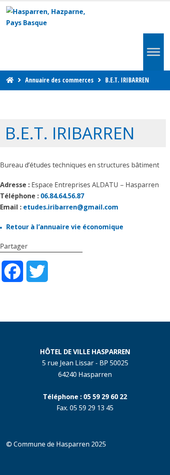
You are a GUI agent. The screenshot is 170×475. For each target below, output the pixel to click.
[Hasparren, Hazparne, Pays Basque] (49, 17)
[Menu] (153, 52)
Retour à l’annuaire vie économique (64, 226)
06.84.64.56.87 (62, 195)
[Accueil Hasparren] (10, 80)
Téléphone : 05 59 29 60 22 (85, 396)
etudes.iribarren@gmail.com (70, 207)
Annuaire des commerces (59, 80)
